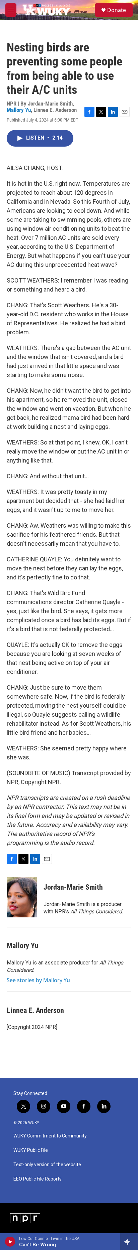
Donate (116, 10)
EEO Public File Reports (37, 1179)
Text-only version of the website (47, 1164)
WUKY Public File (30, 1150)
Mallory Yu (19, 110)
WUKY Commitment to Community (50, 1135)
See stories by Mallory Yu (38, 980)
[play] (10, 1241)
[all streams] (129, 1241)
